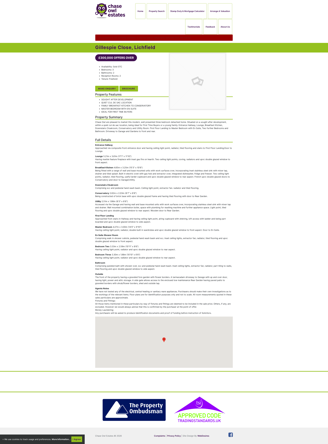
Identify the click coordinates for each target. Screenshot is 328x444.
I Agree (77, 439)
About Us (225, 26)
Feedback (210, 26)
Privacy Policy (174, 436)
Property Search (157, 11)
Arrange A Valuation (220, 11)
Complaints (159, 436)
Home (140, 11)
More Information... (61, 439)
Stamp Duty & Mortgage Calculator (187, 11)
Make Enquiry (107, 88)
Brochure (128, 88)
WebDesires (203, 436)
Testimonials (193, 26)
